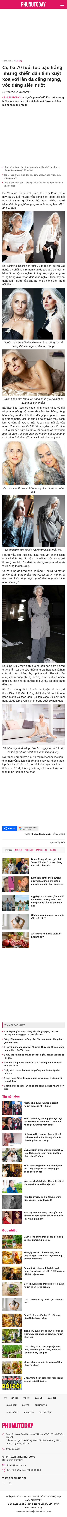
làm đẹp (18, 850)
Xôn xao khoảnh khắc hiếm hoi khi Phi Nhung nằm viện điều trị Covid (44, 1183)
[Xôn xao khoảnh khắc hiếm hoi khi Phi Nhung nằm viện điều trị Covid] (12, 1186)
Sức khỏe (12, 1405)
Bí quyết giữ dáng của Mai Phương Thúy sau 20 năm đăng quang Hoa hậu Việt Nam (34, 1048)
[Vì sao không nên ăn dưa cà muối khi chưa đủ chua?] (12, 1367)
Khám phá (29, 1412)
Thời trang (41, 1405)
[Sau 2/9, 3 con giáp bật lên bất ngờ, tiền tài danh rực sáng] (12, 1320)
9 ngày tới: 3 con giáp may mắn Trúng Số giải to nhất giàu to (43, 1379)
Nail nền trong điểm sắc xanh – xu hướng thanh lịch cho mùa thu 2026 (33, 1064)
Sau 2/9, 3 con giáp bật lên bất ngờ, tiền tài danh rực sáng (42, 1316)
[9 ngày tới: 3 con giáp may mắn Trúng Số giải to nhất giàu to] (12, 1383)
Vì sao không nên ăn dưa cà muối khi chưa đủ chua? (43, 1363)
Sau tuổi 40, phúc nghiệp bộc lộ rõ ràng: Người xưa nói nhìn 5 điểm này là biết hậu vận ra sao (44, 1271)
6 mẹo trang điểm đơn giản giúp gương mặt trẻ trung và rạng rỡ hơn (33, 1079)
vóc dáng (29, 850)
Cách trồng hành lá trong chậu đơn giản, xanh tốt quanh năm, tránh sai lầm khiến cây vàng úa (42, 1349)
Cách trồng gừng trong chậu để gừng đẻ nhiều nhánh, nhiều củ (43, 1238)
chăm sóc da (41, 850)
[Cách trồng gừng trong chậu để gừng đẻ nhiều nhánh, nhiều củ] (12, 1242)
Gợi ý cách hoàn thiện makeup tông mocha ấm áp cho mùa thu (32, 1072)
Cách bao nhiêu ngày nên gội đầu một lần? (47, 917)
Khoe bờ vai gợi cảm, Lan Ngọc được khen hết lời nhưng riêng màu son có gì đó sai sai (31, 168)
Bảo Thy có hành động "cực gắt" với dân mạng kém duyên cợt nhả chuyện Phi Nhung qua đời (43, 1215)
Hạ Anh (61, 842)
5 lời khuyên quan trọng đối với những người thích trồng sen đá (44, 1285)
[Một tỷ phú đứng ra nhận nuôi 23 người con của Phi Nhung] (12, 1108)
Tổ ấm (27, 1398)
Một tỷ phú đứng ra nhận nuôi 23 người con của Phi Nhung (41, 1104)
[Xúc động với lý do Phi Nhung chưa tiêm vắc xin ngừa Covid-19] (12, 1202)
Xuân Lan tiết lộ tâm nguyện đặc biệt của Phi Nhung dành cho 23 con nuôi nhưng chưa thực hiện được (43, 1121)
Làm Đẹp (18, 61)
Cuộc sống (12, 1412)
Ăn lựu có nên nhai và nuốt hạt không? (46, 935)
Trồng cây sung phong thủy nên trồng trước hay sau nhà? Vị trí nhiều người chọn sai (43, 1334)
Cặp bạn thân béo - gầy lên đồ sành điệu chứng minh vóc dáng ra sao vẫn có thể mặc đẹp (47, 901)
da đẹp (53, 850)
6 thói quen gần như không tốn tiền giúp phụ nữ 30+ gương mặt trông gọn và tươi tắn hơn (31, 1033)
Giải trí (25, 1405)
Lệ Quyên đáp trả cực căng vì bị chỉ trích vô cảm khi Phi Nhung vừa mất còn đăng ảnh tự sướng (42, 1137)
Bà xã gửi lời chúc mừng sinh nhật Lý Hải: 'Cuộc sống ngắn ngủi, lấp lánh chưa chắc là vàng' (43, 1153)
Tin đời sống (45, 1412)
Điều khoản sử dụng (24, 1511)
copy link (60, 834)
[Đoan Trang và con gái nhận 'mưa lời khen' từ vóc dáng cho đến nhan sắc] (15, 866)
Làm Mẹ (38, 1398)
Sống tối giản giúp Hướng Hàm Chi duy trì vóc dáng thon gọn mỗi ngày (33, 1041)
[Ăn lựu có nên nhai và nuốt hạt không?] (15, 940)
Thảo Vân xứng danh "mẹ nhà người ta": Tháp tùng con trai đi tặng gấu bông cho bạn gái (43, 1168)
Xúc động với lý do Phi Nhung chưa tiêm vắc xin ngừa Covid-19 (42, 1198)
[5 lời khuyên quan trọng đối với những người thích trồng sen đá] (12, 1289)
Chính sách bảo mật (42, 1511)
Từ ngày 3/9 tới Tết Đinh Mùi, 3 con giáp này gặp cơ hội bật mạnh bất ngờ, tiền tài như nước (44, 1255)
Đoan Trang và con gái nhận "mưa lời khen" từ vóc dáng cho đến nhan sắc (46, 862)
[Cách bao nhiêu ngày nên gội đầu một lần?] (15, 922)
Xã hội (14, 1398)
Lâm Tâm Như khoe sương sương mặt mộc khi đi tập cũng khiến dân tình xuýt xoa (47, 881)
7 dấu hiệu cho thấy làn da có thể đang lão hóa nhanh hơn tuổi (34, 1087)
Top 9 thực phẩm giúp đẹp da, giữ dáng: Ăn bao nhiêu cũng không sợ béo (33, 176)
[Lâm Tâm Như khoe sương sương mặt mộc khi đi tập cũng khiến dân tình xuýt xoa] (15, 884)
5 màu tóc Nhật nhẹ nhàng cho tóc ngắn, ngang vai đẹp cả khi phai (34, 1056)
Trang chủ (6, 61)
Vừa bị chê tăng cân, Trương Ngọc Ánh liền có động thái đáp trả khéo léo (33, 184)
